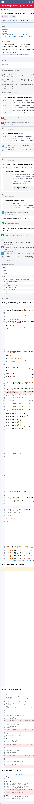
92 (5, 105)
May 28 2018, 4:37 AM (9, 161)
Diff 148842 (26, 212)
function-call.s (12, 291)
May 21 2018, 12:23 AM (10, 72)
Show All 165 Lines (20, 507)
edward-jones (27, 75)
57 (5, 100)
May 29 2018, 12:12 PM (10, 225)
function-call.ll (12, 287)
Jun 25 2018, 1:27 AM (9, 261)
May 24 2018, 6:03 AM (9, 147)
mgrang (21, 75)
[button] (32, 2)
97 (5, 112)
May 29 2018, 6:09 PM (9, 244)
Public (13, 16)
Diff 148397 (26, 146)
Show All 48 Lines (21, 307)
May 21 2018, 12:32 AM (10, 81)
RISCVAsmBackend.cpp (13, 281)
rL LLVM (5, 65)
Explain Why (12, 249)
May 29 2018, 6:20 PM (9, 251)
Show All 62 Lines (20, 560)
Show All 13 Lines (20, 775)
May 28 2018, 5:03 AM (9, 196)
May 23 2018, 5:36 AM (9, 130)
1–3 (6, 174)
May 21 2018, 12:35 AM (10, 88)
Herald (6, 75)
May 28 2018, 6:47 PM (10, 214)
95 (5, 110)
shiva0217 (11, 20)
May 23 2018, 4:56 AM (9, 119)
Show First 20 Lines (11, 307)
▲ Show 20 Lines (10, 507)
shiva (5, 249)
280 (6, 167)
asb (6, 31)
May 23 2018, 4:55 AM (9, 94)
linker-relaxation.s (13, 294)
